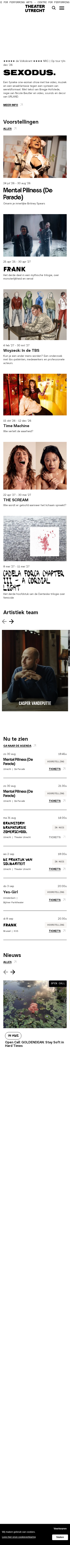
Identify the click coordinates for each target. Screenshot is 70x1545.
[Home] (35, 8)
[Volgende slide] (11, 622)
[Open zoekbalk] (54, 8)
